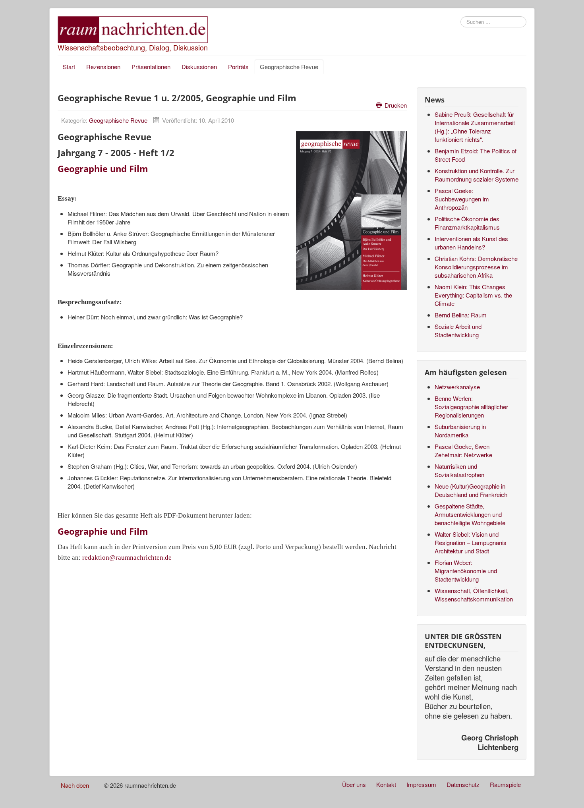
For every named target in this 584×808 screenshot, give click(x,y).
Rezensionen (103, 66)
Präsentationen (150, 66)
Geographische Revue (289, 66)
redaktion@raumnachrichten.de (127, 557)
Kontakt (386, 784)
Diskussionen (199, 66)
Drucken (395, 105)
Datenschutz (463, 784)
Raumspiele (505, 784)
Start (69, 66)
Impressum (421, 784)
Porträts (238, 66)
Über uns (354, 784)
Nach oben (75, 785)
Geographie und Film (103, 168)
